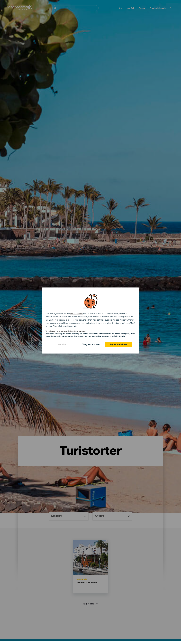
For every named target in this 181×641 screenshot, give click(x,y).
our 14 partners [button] (76, 314)
